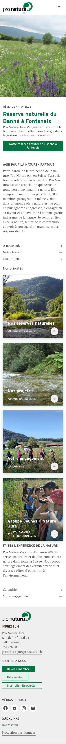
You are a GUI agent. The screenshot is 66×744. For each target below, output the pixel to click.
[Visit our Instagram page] (25, 708)
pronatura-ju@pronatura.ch (22, 652)
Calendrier (10, 590)
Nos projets (11, 259)
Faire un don (15, 677)
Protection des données (19, 733)
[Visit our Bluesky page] (34, 708)
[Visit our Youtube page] (16, 708)
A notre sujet (12, 246)
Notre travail (12, 252)
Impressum (10, 725)
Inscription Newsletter (22, 685)
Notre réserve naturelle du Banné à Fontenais (33, 145)
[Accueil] (16, 620)
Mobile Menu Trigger (59, 8)
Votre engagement (16, 596)
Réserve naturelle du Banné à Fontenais (30, 117)
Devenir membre (18, 669)
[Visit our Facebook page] (7, 708)
